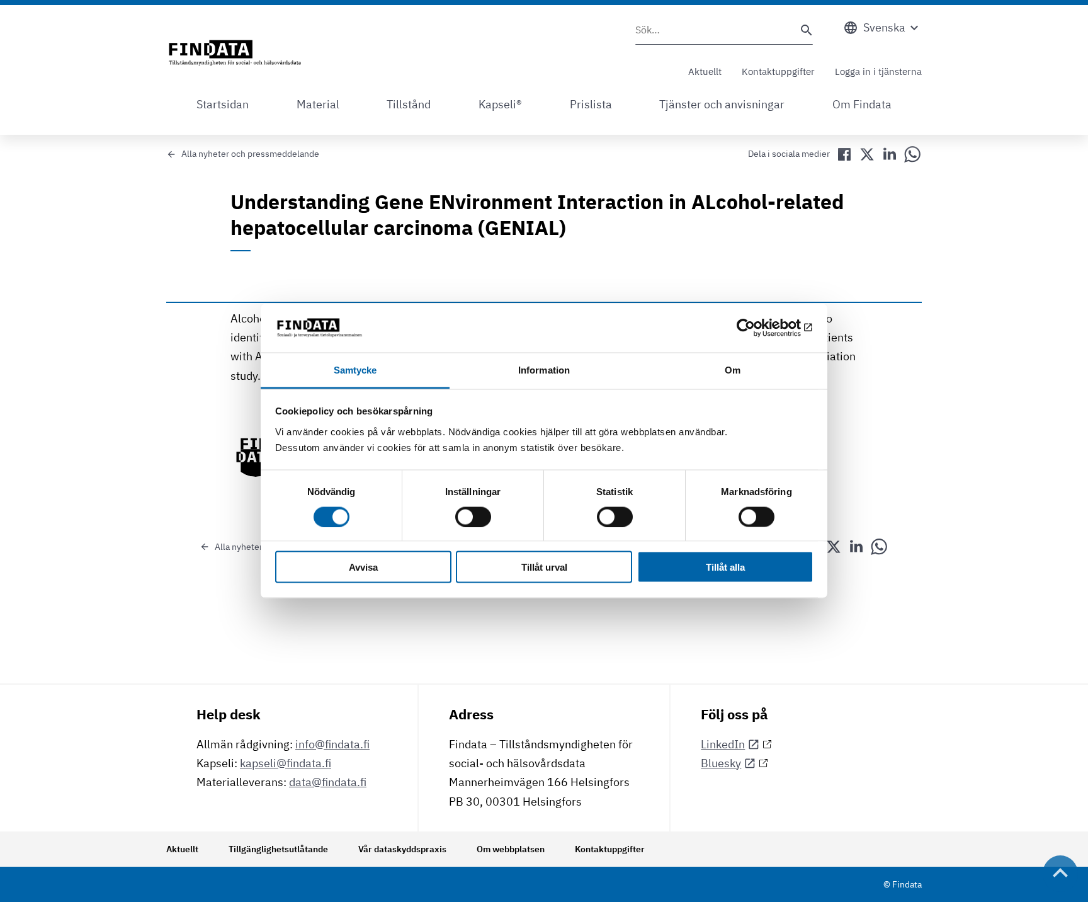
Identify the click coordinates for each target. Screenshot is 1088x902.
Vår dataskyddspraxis (402, 849)
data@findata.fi (327, 782)
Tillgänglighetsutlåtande (278, 849)
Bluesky (721, 763)
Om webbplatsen (511, 849)
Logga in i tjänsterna (878, 71)
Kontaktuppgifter (778, 71)
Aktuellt (705, 71)
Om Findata (862, 104)
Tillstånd (409, 104)
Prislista (591, 104)
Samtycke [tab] (355, 369)
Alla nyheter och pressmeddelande (250, 153)
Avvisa (363, 567)
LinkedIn (723, 744)
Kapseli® (500, 104)
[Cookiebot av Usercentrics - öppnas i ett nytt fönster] (758, 328)
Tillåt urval (544, 567)
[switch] (473, 516)
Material (318, 104)
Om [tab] (732, 369)
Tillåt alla (725, 567)
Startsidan (222, 104)
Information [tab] (544, 369)
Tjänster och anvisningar (722, 104)
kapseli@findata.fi (285, 763)
